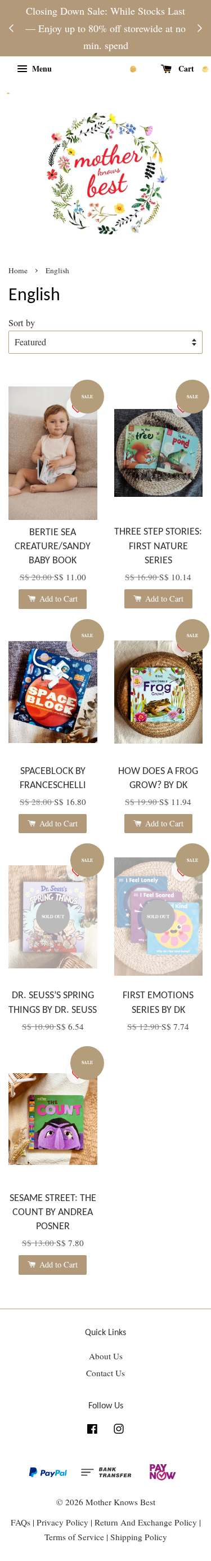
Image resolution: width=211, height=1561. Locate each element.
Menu (41, 68)
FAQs (20, 1522)
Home (18, 270)
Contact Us (105, 1372)
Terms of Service (75, 1536)
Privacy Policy (62, 1522)
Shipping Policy (138, 1536)
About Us (106, 1356)
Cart (185, 68)
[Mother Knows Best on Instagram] (119, 1430)
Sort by (21, 323)
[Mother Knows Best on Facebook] (92, 1430)
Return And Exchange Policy (146, 1522)
